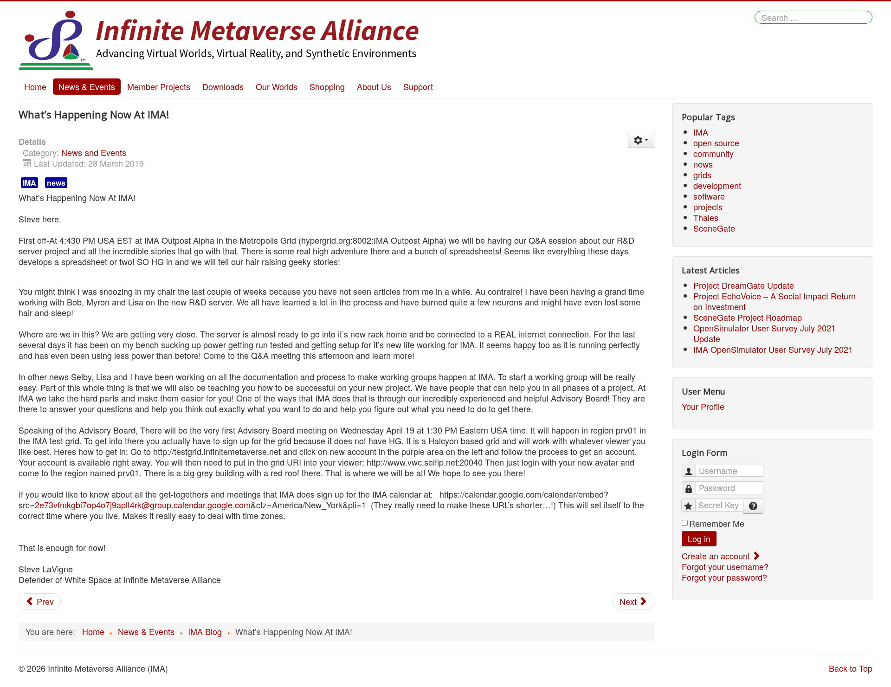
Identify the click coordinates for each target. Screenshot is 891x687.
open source (716, 142)
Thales (705, 217)
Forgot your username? (725, 566)
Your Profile (703, 406)
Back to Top (850, 668)
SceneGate (714, 228)
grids (702, 175)
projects (708, 207)
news (56, 182)
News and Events (93, 152)
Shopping (327, 86)
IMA (29, 182)
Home (35, 86)
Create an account (717, 556)
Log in (699, 538)
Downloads (223, 86)
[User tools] (641, 140)
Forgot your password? (724, 577)
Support (418, 86)
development (717, 185)
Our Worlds (276, 86)
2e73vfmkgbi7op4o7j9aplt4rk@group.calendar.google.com (143, 505)
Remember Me (716, 523)
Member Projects (158, 86)
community (713, 153)
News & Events (86, 86)
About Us (374, 86)
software (709, 196)
